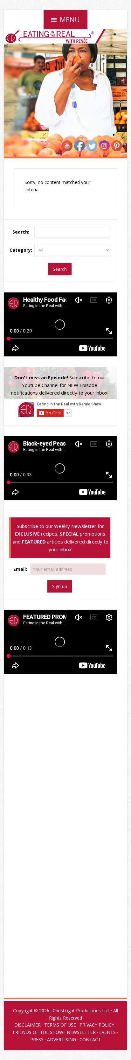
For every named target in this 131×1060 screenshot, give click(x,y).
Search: (20, 232)
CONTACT (90, 1039)
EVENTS (107, 1032)
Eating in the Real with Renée (65, 52)
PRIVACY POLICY (96, 1025)
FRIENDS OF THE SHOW (38, 1032)
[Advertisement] (60, 729)
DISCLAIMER (27, 1025)
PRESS (37, 1039)
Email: (20, 569)
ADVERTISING (61, 1039)
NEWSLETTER (81, 1032)
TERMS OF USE (60, 1025)
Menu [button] (70, 19)
